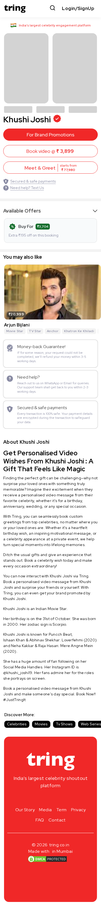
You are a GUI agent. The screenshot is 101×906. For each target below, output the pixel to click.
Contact (57, 820)
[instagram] (33, 798)
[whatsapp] (68, 798)
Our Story (25, 810)
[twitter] (50, 798)
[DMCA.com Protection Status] (47, 859)
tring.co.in (59, 845)
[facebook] (42, 798)
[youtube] (59, 798)
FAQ (40, 820)
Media (45, 810)
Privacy (78, 810)
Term (61, 810)
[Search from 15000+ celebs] (52, 8)
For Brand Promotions (50, 135)
